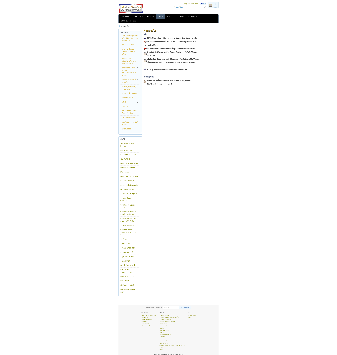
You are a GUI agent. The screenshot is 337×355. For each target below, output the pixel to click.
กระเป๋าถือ (161, 332)
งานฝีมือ (161, 328)
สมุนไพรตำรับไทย (127, 257)
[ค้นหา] (205, 7)
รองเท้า (161, 349)
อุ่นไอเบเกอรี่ (125, 261)
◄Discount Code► (164, 315)
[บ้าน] (130, 8)
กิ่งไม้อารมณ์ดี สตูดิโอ (128, 194)
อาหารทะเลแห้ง (163, 326)
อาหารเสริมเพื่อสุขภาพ (165, 319)
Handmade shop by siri (129, 163)
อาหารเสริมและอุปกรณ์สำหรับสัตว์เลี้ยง (169, 317)
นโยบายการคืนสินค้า (146, 326)
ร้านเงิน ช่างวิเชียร (127, 248)
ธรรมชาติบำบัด (163, 323)
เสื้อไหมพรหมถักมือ (127, 285)
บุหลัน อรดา (125, 243)
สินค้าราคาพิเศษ (163, 343)
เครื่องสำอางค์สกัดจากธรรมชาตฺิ (167, 321)
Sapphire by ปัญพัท (127, 181)
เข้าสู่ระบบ (187, 3)
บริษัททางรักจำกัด (127, 225)
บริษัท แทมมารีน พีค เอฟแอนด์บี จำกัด (128, 220)
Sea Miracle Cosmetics (129, 185)
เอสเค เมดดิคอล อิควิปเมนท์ (129, 291)
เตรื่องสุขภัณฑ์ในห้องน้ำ (165, 334)
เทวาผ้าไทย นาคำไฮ (128, 265)
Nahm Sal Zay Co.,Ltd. (129, 176)
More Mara (124, 172)
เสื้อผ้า (161, 347)
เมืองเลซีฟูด (124, 281)
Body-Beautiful (126, 150)
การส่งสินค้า (144, 321)
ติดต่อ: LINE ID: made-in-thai (148, 315)
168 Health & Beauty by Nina (128, 145)
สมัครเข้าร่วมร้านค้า (146, 319)
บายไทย (123, 239)
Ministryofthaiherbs (127, 168)
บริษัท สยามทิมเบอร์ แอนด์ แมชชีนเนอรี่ (128, 213)
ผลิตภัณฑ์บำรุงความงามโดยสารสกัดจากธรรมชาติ (171, 345)
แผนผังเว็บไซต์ (145, 323)
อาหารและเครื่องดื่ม (164, 341)
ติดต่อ (189, 317)
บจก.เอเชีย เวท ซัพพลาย (126, 199)
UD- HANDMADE (127, 189)
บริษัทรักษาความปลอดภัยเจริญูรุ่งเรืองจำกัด (128, 232)
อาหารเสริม (162, 339)
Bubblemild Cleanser (128, 155)
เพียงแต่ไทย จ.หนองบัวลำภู (126, 271)
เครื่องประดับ (162, 336)
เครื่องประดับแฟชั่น (164, 330)
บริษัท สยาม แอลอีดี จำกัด (128, 206)
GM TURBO (125, 159)
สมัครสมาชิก (194, 3)
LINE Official (144, 317)
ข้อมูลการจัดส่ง (192, 315)
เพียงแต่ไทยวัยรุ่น (127, 276)
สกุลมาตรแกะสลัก (127, 252)
